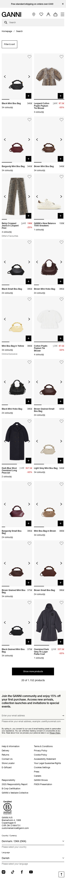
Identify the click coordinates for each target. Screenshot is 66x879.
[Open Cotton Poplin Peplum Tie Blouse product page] (49, 319)
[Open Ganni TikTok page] (13, 872)
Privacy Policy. (55, 733)
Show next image (29, 77)
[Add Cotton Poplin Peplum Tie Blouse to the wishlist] (61, 299)
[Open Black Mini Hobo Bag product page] (17, 382)
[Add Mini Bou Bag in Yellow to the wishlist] (29, 299)
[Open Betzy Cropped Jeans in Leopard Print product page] (17, 196)
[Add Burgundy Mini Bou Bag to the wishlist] (29, 119)
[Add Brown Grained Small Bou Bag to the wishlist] (61, 362)
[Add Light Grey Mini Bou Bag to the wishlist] (61, 421)
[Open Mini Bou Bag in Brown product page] (49, 504)
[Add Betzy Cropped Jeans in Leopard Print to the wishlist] (29, 176)
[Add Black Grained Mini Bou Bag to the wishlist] (29, 602)
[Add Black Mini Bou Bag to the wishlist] (29, 56)
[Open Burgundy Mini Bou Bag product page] (17, 139)
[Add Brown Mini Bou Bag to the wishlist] (61, 119)
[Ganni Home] (11, 14)
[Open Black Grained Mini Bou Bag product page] (17, 622)
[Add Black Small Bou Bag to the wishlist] (29, 242)
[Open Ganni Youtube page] (31, 872)
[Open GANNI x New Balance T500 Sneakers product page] (49, 196)
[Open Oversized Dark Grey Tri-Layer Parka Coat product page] (49, 622)
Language (6, 852)
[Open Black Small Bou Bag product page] (17, 262)
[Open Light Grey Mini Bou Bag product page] (49, 441)
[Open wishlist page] (41, 14)
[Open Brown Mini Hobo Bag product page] (49, 262)
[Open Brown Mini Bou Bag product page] (49, 139)
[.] (33, 4)
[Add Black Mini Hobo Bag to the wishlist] (29, 362)
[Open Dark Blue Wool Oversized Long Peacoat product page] (17, 441)
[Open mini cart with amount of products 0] (55, 14)
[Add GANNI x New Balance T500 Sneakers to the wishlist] (61, 176)
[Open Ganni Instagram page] (3, 872)
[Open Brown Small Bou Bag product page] (49, 563)
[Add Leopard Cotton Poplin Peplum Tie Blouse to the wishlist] (61, 56)
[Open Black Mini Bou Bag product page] (17, 76)
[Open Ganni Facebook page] (22, 872)
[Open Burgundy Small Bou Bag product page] (17, 504)
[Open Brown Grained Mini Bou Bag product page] (17, 563)
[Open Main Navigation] (62, 14)
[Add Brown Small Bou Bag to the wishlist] (61, 543)
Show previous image (5, 77)
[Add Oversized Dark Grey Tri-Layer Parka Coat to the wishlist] (61, 602)
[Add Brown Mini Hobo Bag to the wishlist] (61, 242)
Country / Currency (9, 836)
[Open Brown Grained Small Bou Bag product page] (49, 382)
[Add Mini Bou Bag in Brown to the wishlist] (61, 484)
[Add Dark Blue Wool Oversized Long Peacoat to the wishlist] (29, 421)
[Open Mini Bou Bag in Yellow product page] (17, 319)
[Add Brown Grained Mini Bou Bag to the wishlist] (29, 543)
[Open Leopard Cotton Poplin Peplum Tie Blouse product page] (49, 76)
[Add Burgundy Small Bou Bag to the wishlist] (29, 484)
